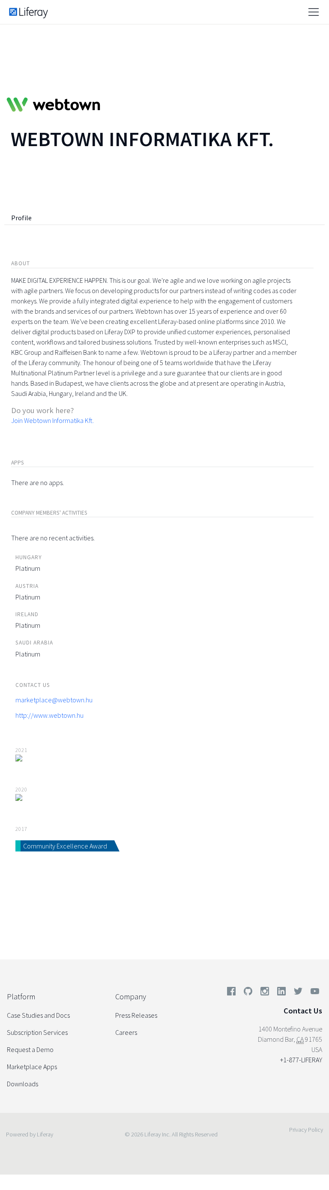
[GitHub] (248, 993)
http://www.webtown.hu (49, 715)
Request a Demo (30, 1049)
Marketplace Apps (32, 1066)
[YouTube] (313, 993)
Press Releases (136, 1015)
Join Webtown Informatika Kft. (52, 420)
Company (130, 996)
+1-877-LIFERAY (301, 1059)
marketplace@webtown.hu (54, 699)
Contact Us (303, 1011)
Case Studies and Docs (38, 1015)
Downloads (22, 1083)
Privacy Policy (306, 1129)
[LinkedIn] (281, 993)
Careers (126, 1032)
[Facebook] (231, 993)
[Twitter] (298, 993)
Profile (21, 217)
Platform (21, 996)
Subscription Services (37, 1032)
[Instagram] (264, 993)
